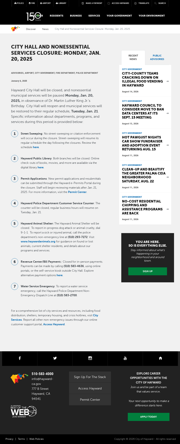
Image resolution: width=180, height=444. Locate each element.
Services (94, 15)
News (45, 29)
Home (15, 29)
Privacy (9, 439)
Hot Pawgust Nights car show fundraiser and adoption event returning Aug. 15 (142, 143)
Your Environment (152, 15)
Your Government (119, 15)
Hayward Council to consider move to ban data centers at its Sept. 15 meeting (143, 111)
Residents (56, 15)
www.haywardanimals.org (38, 241)
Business (76, 15)
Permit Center (90, 399)
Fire (33, 3)
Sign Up (148, 271)
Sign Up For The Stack (90, 377)
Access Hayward (90, 388)
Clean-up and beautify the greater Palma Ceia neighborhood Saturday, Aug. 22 (144, 175)
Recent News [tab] (133, 57)
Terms (21, 439)
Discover (31, 29)
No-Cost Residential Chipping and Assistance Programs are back (142, 207)
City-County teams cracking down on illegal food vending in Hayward (142, 79)
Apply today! (148, 416)
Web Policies (36, 439)
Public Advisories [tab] (157, 57)
